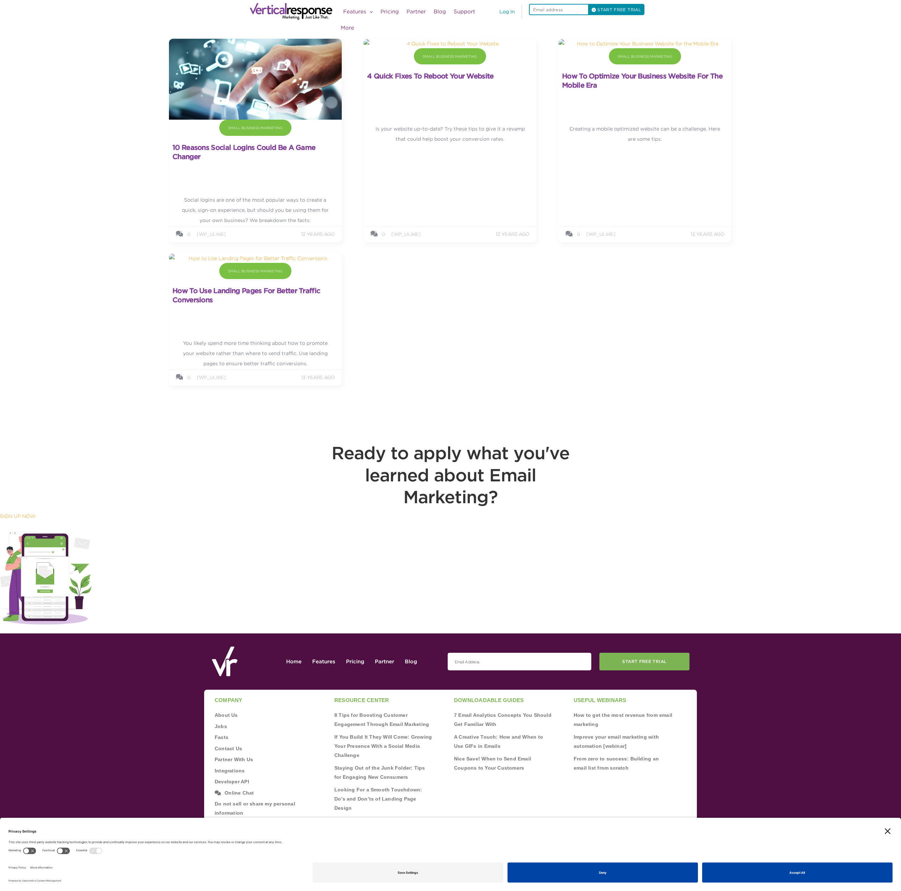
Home (294, 661)
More (347, 28)
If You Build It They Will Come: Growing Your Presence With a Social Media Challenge (383, 746)
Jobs (221, 726)
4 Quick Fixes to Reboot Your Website (430, 76)
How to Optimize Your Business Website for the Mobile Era (642, 80)
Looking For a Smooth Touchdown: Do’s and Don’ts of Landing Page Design (378, 799)
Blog (440, 11)
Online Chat (239, 793)
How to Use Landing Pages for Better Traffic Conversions (246, 295)
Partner (416, 11)
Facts (221, 737)
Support (464, 11)
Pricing (389, 11)
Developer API (232, 781)
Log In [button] (507, 11)
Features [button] (355, 11)
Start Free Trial (644, 661)
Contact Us (228, 748)
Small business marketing (255, 128)
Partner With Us (234, 759)
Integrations (230, 770)
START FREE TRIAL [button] (618, 9)
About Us (226, 715)
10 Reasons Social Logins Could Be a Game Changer (243, 152)
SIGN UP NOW (18, 516)
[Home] (293, 11)
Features (323, 661)
